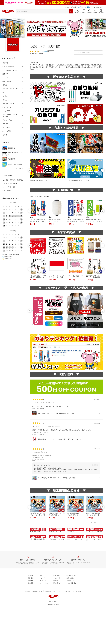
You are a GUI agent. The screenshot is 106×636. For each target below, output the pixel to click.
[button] (99, 7)
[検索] (71, 11)
